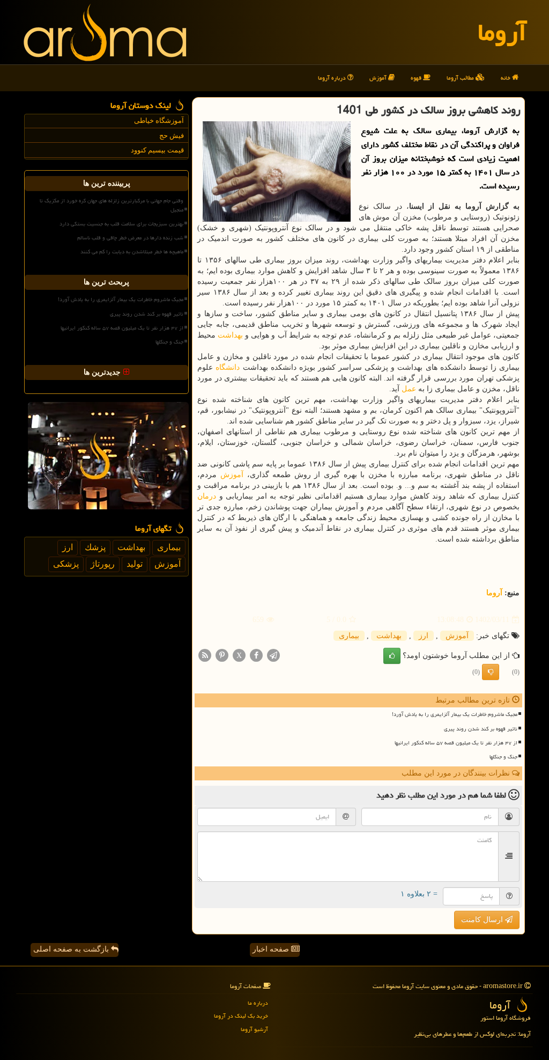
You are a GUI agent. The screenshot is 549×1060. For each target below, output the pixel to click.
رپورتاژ (103, 563)
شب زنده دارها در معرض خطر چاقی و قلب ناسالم (130, 237)
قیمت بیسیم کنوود (157, 150)
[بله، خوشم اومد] (391, 656)
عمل (409, 389)
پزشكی (66, 563)
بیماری (349, 636)
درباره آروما (332, 77)
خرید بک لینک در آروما (241, 1015)
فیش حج (171, 135)
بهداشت (230, 335)
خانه (506, 77)
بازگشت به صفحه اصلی (72, 949)
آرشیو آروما (254, 1029)
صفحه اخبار (272, 949)
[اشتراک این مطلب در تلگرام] (273, 655)
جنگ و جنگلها (503, 756)
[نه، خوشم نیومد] (490, 672)
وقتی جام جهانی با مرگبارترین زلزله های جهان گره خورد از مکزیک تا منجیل (111, 205)
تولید (135, 563)
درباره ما (258, 1002)
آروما (502, 32)
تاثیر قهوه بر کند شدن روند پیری (480, 728)
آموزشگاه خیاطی (159, 120)
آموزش (378, 77)
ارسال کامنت (483, 920)
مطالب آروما (461, 77)
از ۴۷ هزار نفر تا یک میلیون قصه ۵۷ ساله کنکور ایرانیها (456, 742)
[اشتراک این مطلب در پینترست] (221, 655)
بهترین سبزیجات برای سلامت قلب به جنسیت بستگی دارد (121, 223)
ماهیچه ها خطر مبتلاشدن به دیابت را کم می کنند (131, 251)
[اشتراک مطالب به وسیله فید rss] (204, 655)
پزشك (95, 547)
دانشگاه (228, 367)
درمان (206, 496)
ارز (423, 636)
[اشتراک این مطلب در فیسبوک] (256, 655)
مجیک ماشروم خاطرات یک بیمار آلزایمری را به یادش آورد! (454, 714)
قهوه (417, 77)
